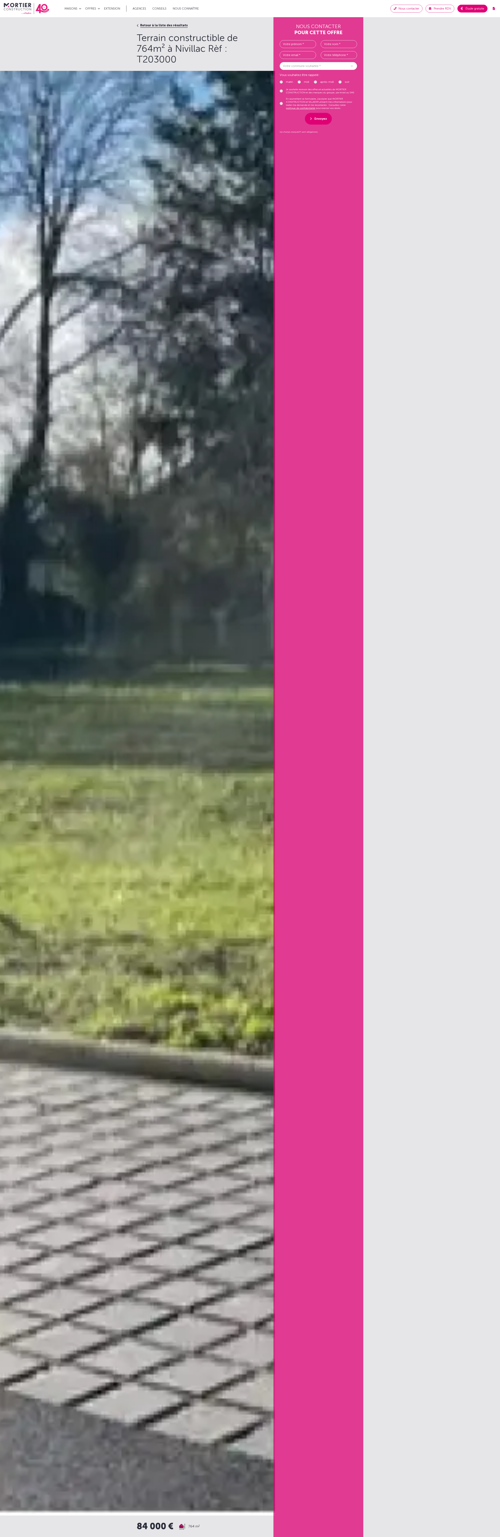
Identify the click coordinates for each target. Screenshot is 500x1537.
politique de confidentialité (300, 108)
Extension (112, 8)
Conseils (159, 8)
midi (306, 82)
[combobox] (318, 66)
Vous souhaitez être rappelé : (300, 75)
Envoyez (320, 118)
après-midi (327, 82)
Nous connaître (186, 8)
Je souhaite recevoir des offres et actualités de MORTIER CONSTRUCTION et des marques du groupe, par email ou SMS (320, 91)
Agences (139, 8)
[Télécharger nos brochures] (494, 8)
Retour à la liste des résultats (164, 25)
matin (289, 82)
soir (347, 82)
